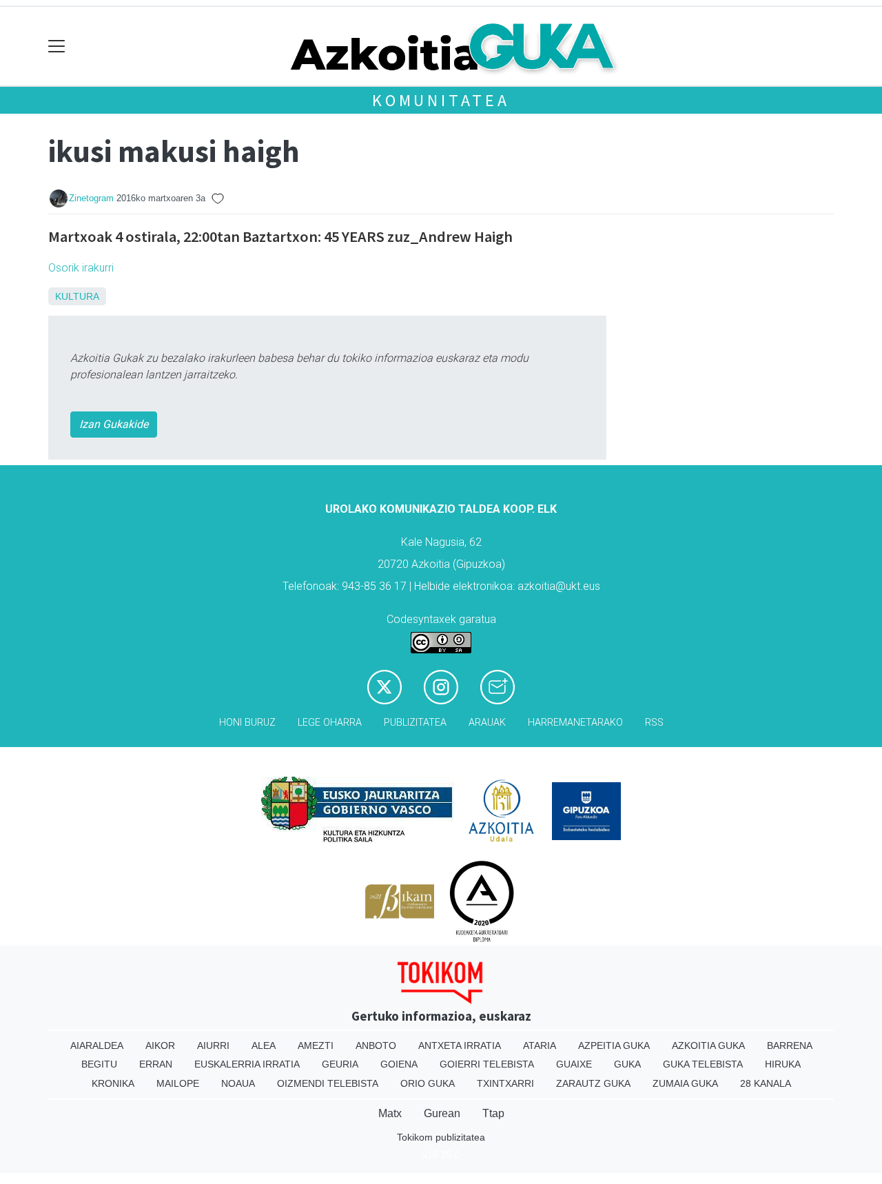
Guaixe (574, 1064)
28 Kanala (765, 1083)
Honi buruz (247, 722)
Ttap (493, 1113)
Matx (390, 1113)
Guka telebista (703, 1064)
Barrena (789, 1045)
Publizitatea (415, 722)
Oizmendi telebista (327, 1083)
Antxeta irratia (459, 1045)
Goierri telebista (487, 1064)
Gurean (442, 1113)
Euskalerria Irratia (247, 1064)
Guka (627, 1064)
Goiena (399, 1064)
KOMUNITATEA (441, 100)
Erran (155, 1064)
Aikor (160, 1045)
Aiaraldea (96, 1045)
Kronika (113, 1083)
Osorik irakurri (81, 267)
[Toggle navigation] (57, 46)
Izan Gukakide (113, 424)
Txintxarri (505, 1083)
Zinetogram (91, 198)
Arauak (487, 722)
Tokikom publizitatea (441, 1137)
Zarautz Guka (593, 1083)
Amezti (316, 1045)
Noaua (238, 1083)
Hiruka (783, 1064)
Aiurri (213, 1045)
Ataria (539, 1045)
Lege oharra (330, 722)
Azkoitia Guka (708, 1045)
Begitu (99, 1064)
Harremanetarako (575, 722)
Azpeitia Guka (614, 1045)
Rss (654, 722)
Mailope (177, 1083)
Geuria (340, 1064)
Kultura (77, 296)
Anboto (376, 1045)
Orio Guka (427, 1083)
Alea (264, 1045)
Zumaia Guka (685, 1083)
